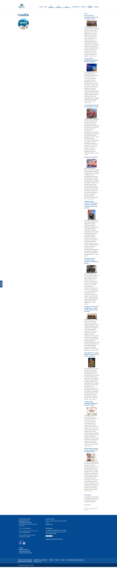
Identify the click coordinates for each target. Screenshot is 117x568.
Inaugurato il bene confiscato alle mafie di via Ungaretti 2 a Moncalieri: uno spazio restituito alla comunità (91, 204)
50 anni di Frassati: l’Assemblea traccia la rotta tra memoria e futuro (91, 17)
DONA (1, 284)
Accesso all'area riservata (25, 552)
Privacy (63, 559)
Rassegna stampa (23, 549)
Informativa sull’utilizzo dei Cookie (54, 539)
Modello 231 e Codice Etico (40, 559)
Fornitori (57, 559)
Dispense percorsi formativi (25, 561)
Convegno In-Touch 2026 (90, 157)
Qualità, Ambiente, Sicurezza (25, 559)
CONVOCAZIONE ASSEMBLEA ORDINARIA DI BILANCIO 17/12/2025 (91, 403)
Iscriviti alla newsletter (24, 551)
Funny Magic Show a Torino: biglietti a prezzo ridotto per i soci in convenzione (91, 354)
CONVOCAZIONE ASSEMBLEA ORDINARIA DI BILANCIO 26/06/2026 (91, 60)
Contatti (21, 547)
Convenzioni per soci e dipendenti (75, 559)
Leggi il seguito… (93, 56)
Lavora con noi (49, 524)
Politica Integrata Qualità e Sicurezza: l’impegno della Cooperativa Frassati (91, 450)
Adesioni (51, 559)
